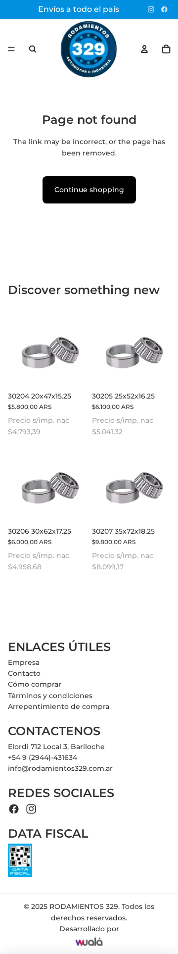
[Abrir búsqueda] (33, 49)
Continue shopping (89, 189)
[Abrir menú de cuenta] (144, 49)
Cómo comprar (34, 684)
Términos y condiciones (50, 695)
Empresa (24, 662)
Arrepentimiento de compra (58, 706)
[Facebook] (164, 9)
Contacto (24, 673)
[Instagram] (151, 9)
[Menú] (11, 49)
